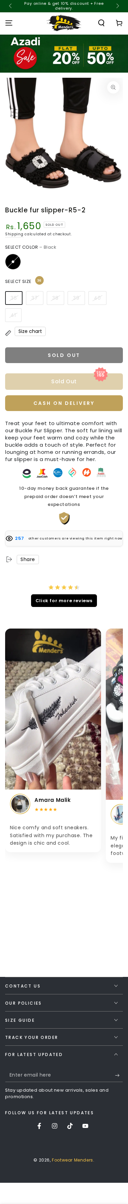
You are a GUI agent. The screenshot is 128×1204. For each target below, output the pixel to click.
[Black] (13, 262)
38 (55, 298)
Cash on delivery (64, 403)
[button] (101, 23)
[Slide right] (117, 6)
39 (76, 298)
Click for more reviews (64, 600)
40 (97, 298)
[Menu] (9, 23)
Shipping (14, 234)
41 (13, 315)
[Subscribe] (119, 1075)
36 (14, 298)
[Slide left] (11, 6)
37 (34, 298)
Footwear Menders (72, 1160)
